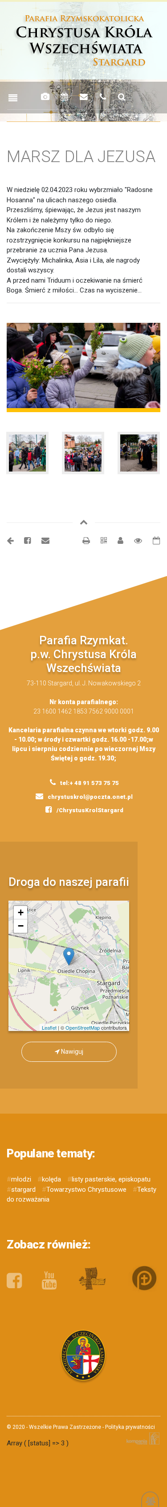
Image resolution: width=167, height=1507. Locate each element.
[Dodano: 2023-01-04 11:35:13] (152, 540)
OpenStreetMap (82, 1027)
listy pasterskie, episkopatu (111, 1179)
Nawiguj (71, 1051)
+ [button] (21, 912)
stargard (23, 1190)
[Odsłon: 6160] (133, 540)
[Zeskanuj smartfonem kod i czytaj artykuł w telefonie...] (99, 540)
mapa (72, 966)
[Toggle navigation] (13, 98)
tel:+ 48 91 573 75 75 (89, 783)
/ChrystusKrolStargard (89, 810)
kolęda (51, 1179)
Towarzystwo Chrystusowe (86, 1190)
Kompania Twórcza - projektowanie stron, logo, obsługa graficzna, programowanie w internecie (141, 1438)
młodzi (21, 1179)
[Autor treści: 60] (117, 540)
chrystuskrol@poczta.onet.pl (89, 796)
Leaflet (49, 1027)
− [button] (21, 925)
